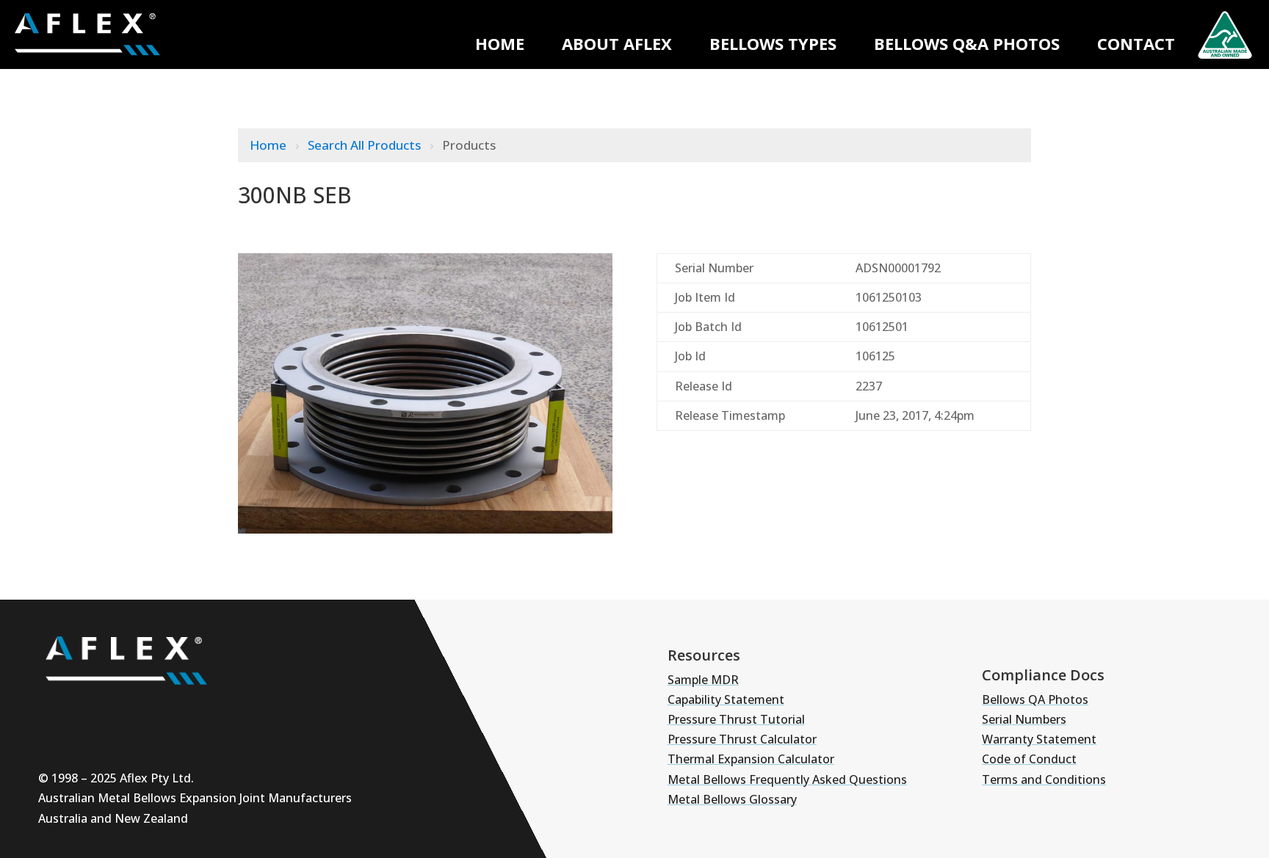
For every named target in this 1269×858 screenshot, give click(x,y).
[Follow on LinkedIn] (145, 711)
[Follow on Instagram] (101, 711)
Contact (1136, 43)
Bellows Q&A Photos (967, 43)
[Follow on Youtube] (57, 711)
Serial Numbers (1024, 719)
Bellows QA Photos (1035, 699)
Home (499, 43)
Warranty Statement (1039, 739)
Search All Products (366, 145)
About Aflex (617, 43)
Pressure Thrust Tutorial (736, 719)
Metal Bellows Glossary (732, 799)
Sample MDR (703, 680)
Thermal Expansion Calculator (751, 759)
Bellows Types (772, 43)
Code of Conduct (1029, 759)
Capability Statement (726, 699)
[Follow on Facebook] (189, 711)
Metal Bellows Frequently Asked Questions (787, 779)
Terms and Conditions (1044, 779)
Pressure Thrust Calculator (742, 739)
